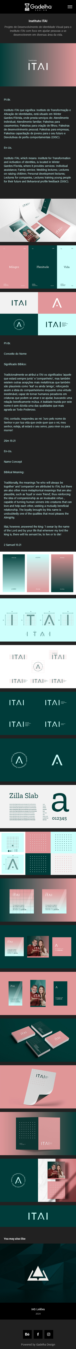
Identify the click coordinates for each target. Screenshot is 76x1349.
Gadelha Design (45, 1344)
